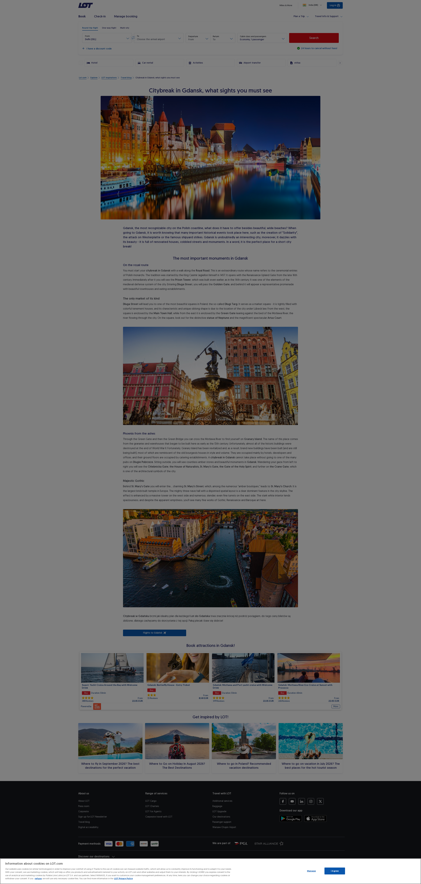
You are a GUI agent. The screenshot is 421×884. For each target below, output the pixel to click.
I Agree (335, 871)
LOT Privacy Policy (123, 878)
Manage (311, 871)
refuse (38, 878)
